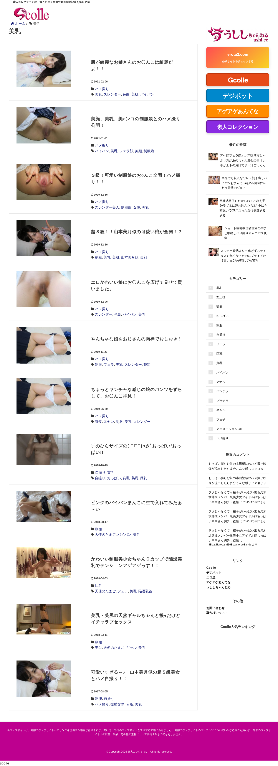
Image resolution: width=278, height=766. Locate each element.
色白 (126, 94)
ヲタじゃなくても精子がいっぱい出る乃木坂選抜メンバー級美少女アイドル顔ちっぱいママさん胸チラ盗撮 (237, 497)
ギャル (131, 647)
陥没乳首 (145, 591)
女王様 (220, 297)
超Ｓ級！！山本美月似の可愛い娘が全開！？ (136, 231)
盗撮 (219, 306)
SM (218, 287)
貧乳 (110, 472)
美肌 (134, 94)
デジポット (214, 572)
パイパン (147, 94)
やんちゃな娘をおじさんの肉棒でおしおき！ (136, 338)
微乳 (143, 478)
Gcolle (211, 567)
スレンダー (112, 94)
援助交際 (117, 704)
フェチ (220, 419)
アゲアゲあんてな (218, 582)
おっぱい (114, 478)
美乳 (98, 94)
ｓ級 (129, 704)
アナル (220, 382)
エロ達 (210, 577)
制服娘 (149, 151)
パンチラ (222, 391)
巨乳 (98, 585)
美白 (98, 647)
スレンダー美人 (107, 207)
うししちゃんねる (218, 587)
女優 (136, 207)
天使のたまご (105, 534)
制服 (98, 257)
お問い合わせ (215, 608)
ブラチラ (222, 400)
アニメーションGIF (229, 429)
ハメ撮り (102, 89)
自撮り (100, 472)
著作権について (217, 612)
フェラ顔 (126, 151)
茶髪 (147, 364)
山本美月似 (129, 257)
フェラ (109, 364)
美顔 (138, 151)
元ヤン (109, 421)
